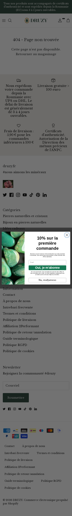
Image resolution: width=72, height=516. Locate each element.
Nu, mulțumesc (47, 280)
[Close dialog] (67, 235)
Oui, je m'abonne (47, 267)
